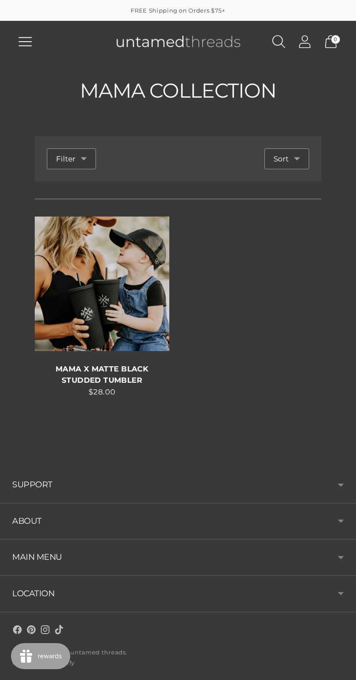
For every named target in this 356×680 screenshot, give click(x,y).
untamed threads (98, 652)
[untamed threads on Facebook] (17, 631)
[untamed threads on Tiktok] (59, 631)
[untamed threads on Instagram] (45, 631)
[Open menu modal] (25, 42)
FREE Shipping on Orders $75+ (178, 10)
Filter (66, 158)
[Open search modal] (279, 42)
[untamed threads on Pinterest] (31, 631)
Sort (281, 158)
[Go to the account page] (305, 42)
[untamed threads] (178, 41)
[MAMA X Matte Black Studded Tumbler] (102, 284)
